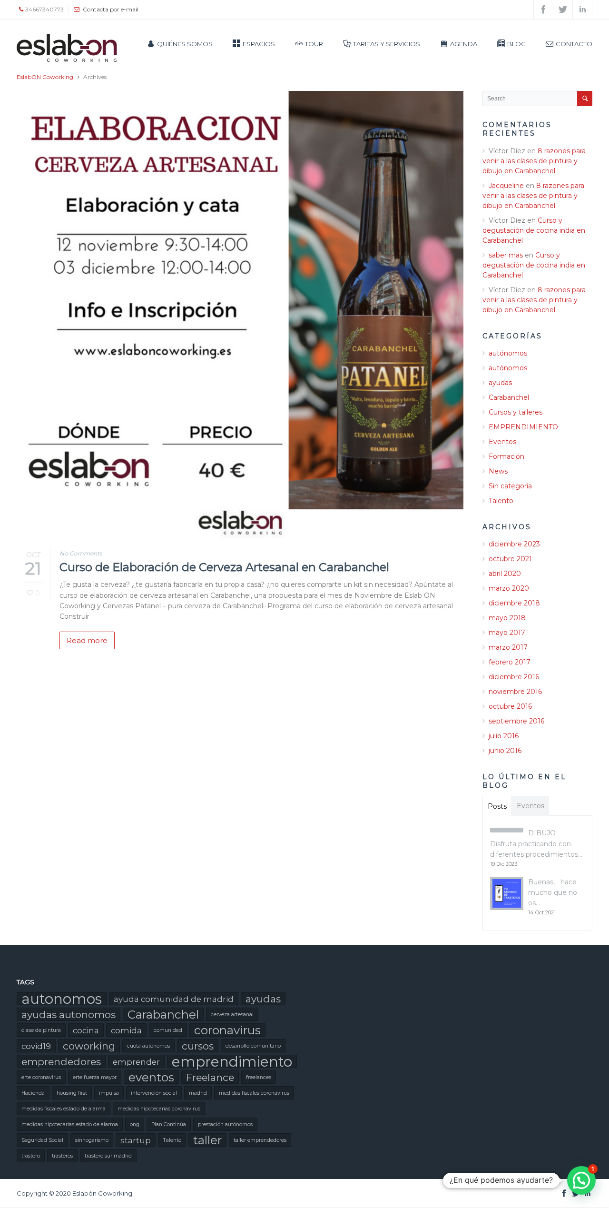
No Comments (80, 553)
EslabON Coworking (45, 76)
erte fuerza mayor (95, 1077)
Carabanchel (509, 397)
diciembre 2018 (514, 603)
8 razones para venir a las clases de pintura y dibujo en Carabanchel (534, 161)
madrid (198, 1093)
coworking (89, 1046)
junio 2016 (505, 750)
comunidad (168, 1030)
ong (134, 1124)
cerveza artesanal (232, 1014)
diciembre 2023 (514, 544)
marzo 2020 (509, 588)
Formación (506, 456)
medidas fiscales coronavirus (254, 1093)
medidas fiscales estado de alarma (63, 1109)
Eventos (502, 441)
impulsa (109, 1093)
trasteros (62, 1156)
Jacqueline (506, 185)
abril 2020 (505, 573)
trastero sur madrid (108, 1156)
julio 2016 (504, 736)
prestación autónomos (225, 1124)
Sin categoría (510, 486)
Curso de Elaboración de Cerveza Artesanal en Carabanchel (224, 567)
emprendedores (61, 1062)
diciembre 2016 (514, 677)
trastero (30, 1156)
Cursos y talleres (515, 412)
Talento (501, 500)
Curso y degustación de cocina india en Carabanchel (533, 230)
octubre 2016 (510, 706)
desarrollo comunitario (253, 1046)
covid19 (36, 1046)
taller (207, 1140)
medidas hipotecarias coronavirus (159, 1109)
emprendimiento (232, 1061)
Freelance (210, 1077)
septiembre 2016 (516, 721)
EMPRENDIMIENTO (523, 427)
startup (135, 1140)
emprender (136, 1062)
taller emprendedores (260, 1140)
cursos (198, 1046)
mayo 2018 (507, 618)
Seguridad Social (42, 1140)
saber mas (506, 255)
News (498, 471)
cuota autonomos (148, 1046)
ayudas (500, 382)
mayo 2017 (507, 632)
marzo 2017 (508, 647)
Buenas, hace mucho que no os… (552, 893)
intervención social (154, 1093)
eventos (151, 1077)
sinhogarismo (91, 1140)
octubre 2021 (510, 558)
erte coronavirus (41, 1077)
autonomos (61, 998)
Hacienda (33, 1093)
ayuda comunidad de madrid (174, 999)
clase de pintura (41, 1030)
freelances (258, 1077)
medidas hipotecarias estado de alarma (69, 1124)
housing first (72, 1093)
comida (126, 1030)
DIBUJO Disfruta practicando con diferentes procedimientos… (536, 844)
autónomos (508, 353)
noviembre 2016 (515, 691)
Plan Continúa (168, 1124)
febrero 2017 (509, 662)
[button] (581, 1180)
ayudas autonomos (68, 1014)
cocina (86, 1030)
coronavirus (227, 1030)
